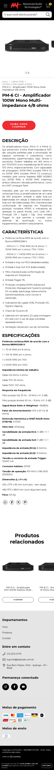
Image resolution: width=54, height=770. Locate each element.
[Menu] (5, 5)
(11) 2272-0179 (14, 654)
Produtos (7, 632)
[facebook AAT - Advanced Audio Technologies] (14, 686)
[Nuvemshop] (11, 757)
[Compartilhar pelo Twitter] (18, 503)
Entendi (47, 766)
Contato (6, 638)
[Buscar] (47, 14)
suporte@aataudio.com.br (20, 659)
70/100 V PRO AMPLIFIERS (17, 84)
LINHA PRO (17, 81)
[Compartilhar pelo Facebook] (12, 503)
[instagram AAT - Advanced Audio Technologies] (5, 686)
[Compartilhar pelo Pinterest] (25, 503)
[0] (47, 6)
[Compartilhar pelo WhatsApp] (5, 502)
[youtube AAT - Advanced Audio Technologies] (23, 686)
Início (5, 81)
